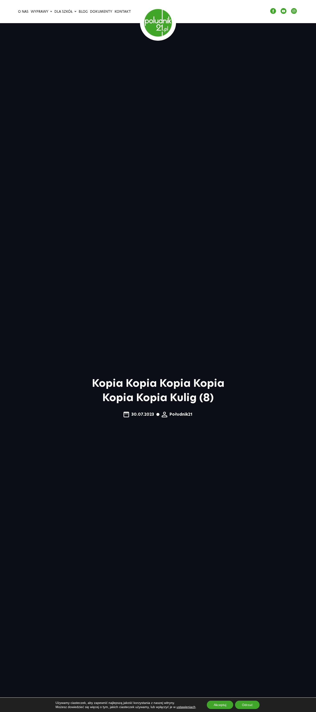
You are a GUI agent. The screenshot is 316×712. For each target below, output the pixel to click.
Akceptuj (220, 705)
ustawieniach (186, 707)
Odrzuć (247, 705)
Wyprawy (39, 11)
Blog (83, 11)
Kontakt (123, 11)
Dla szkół (63, 11)
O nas (23, 11)
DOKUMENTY (101, 11)
